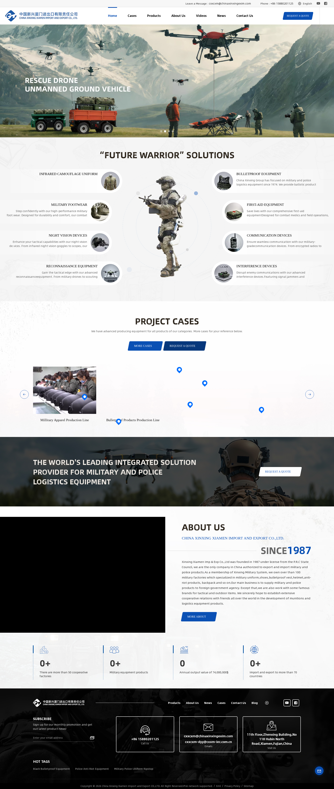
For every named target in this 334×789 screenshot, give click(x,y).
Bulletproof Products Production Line (133, 420)
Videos (201, 15)
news (221, 15)
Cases (132, 15)
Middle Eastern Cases (205, 379)
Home (112, 15)
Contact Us (244, 15)
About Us (178, 15)
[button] (161, 131)
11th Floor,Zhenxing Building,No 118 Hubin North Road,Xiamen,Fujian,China (272, 739)
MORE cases (143, 345)
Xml (218, 786)
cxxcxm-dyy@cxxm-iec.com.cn (208, 742)
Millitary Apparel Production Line (64, 420)
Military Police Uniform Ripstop (133, 769)
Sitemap (249, 786)
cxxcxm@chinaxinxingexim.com (230, 3)
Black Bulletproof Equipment (51, 769)
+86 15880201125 (282, 3)
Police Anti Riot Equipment (92, 769)
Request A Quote (182, 345)
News (208, 703)
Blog (255, 703)
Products (154, 15)
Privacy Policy (232, 786)
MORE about (196, 616)
